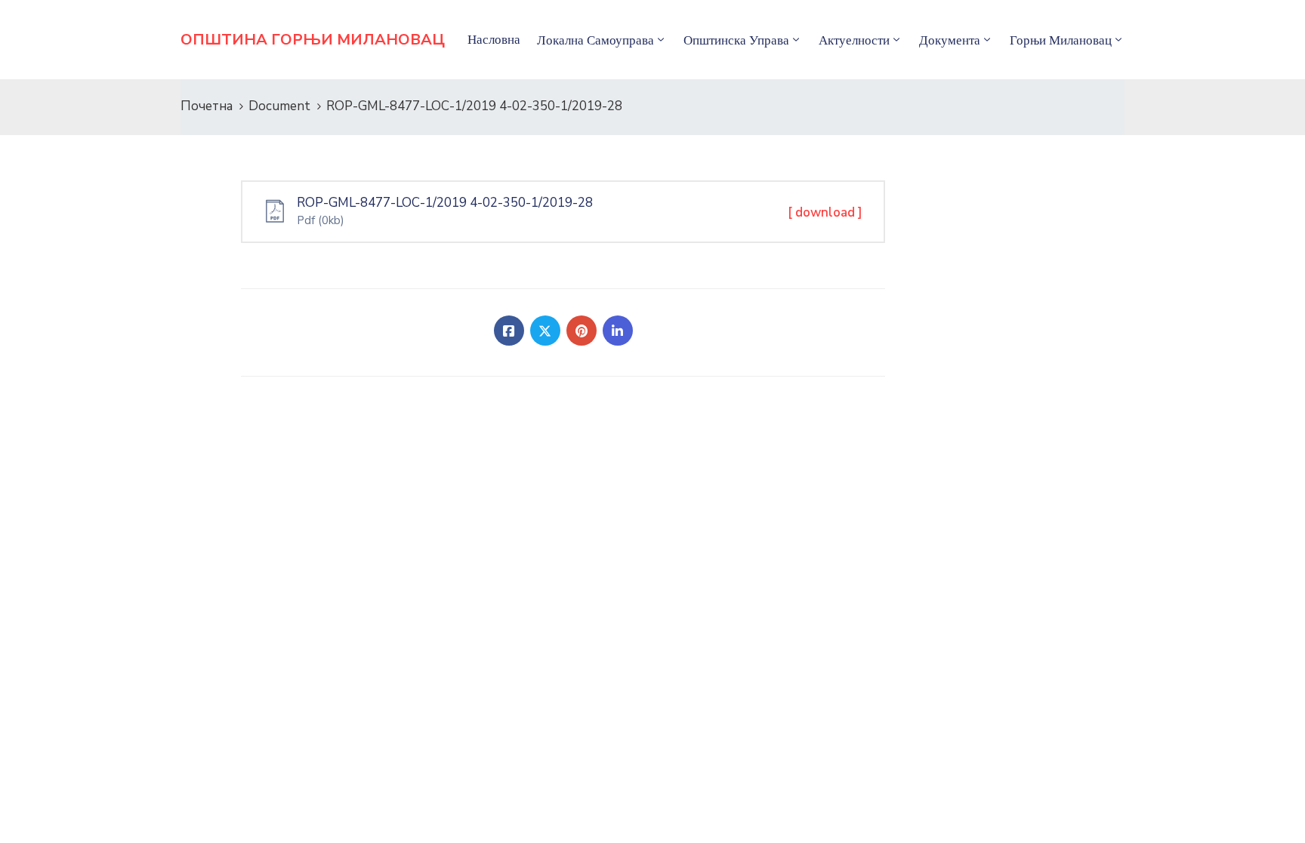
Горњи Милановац (1061, 40)
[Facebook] (509, 330)
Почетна (206, 106)
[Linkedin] (618, 330)
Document (279, 106)
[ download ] (825, 212)
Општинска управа (736, 40)
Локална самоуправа (595, 40)
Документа (949, 40)
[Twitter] (545, 330)
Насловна (493, 39)
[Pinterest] (581, 330)
